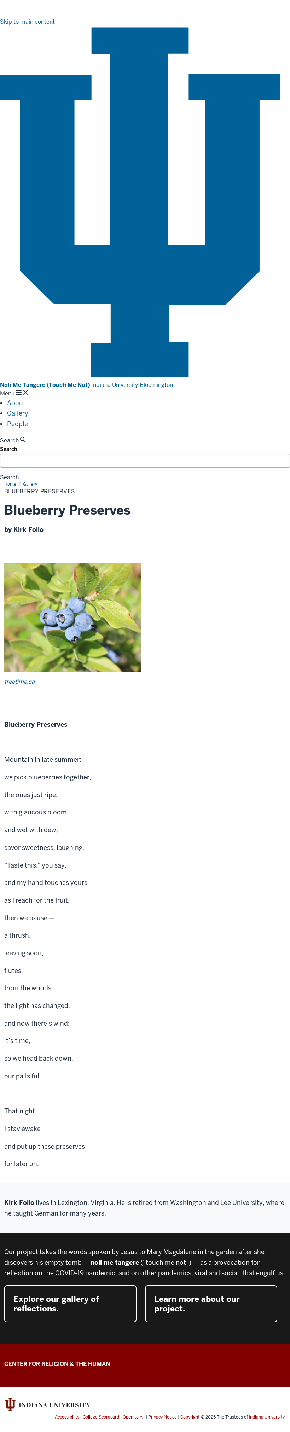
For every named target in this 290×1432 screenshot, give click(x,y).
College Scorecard (101, 1417)
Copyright (190, 1417)
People (17, 424)
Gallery (17, 413)
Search (8, 449)
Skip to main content (27, 21)
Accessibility (67, 1417)
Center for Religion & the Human (57, 1364)
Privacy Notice (162, 1417)
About (16, 403)
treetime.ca (19, 681)
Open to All (134, 1417)
